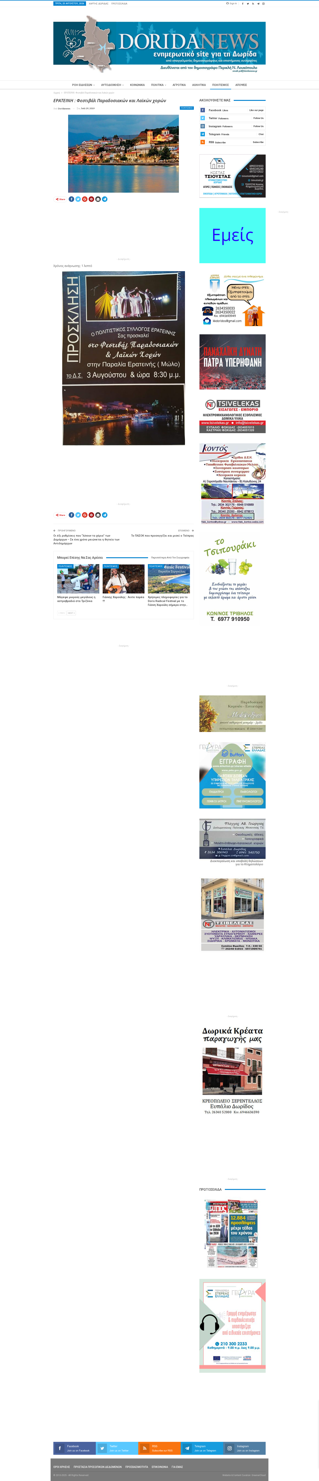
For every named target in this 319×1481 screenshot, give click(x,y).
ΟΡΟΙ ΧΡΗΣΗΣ (61, 1466)
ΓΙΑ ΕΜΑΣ (177, 1466)
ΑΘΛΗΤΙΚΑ (199, 85)
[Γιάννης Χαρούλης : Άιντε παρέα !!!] (124, 578)
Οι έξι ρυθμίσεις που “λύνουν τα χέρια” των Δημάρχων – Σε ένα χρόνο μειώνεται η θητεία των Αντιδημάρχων (86, 539)
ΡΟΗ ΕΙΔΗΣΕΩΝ (82, 85)
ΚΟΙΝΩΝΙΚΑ (137, 85)
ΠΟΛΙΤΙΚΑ (157, 85)
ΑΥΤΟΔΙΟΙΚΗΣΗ (111, 85)
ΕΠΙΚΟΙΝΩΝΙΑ (160, 1466)
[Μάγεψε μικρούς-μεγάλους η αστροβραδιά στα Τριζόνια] (78, 578)
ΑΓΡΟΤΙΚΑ (179, 85)
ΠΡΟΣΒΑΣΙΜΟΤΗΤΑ (136, 1466)
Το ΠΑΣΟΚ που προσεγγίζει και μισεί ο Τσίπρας (162, 535)
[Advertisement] (36, 153)
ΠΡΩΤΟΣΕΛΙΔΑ (119, 3)
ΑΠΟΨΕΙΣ (241, 85)
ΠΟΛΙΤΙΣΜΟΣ (220, 85)
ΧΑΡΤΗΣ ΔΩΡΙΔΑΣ (99, 3)
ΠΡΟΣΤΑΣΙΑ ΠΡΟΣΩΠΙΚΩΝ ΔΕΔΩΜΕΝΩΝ (98, 1466)
